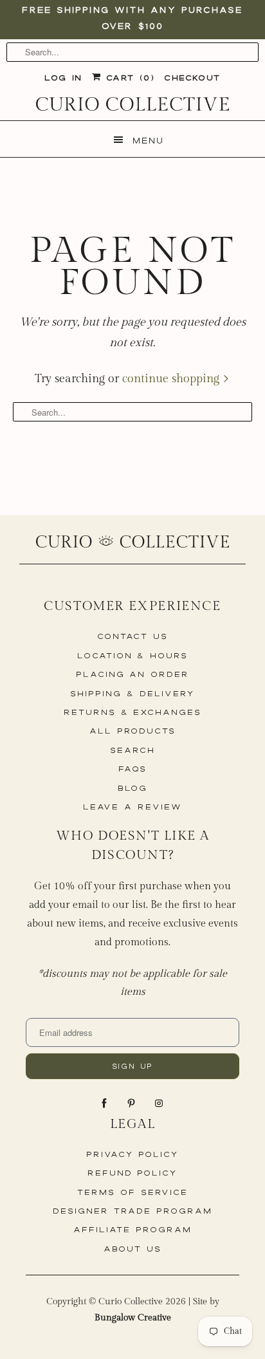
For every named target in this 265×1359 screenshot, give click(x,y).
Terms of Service (132, 1192)
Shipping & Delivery (132, 693)
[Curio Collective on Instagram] (160, 1103)
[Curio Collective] (132, 104)
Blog (133, 787)
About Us (132, 1248)
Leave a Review (132, 806)
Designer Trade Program (132, 1210)
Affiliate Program (132, 1229)
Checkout (192, 77)
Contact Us (133, 636)
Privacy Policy (132, 1154)
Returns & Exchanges (132, 712)
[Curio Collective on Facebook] (105, 1103)
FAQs (132, 768)
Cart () (127, 77)
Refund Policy (132, 1172)
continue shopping (172, 378)
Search (132, 749)
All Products (132, 730)
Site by (157, 1310)
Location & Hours (132, 655)
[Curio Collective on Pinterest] (132, 1103)
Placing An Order (132, 674)
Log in (63, 77)
